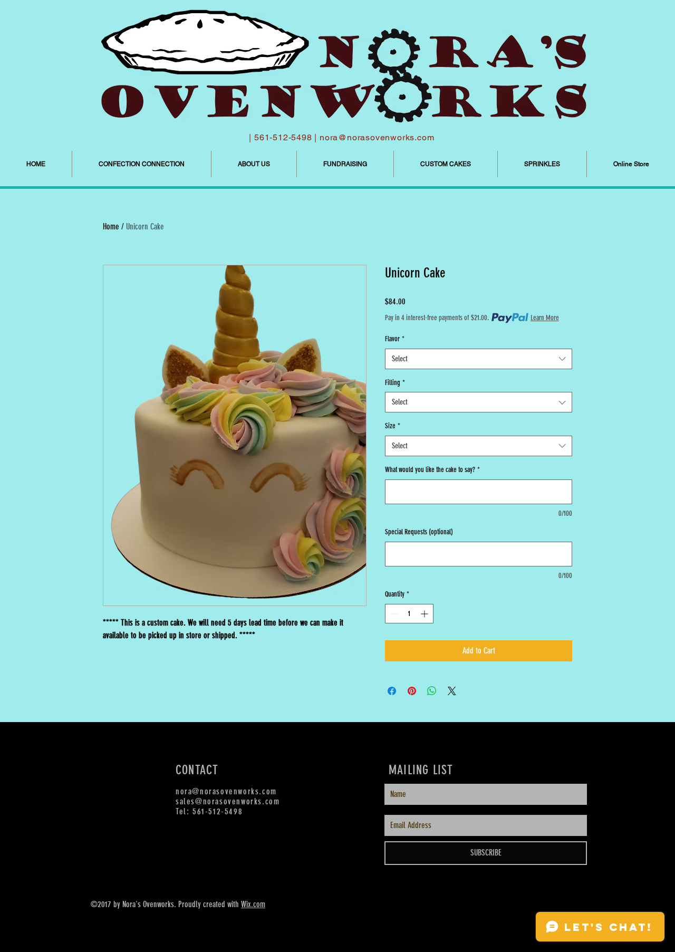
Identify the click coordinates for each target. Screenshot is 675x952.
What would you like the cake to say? (432, 469)
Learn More (545, 317)
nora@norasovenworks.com (377, 137)
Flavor (394, 338)
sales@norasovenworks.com (227, 801)
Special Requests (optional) (419, 531)
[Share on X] (452, 691)
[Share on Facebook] (391, 691)
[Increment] (425, 613)
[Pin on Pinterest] (412, 691)
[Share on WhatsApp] (432, 691)
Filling (395, 382)
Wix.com (253, 904)
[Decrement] (393, 613)
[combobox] (478, 359)
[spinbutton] (409, 613)
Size (392, 425)
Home (111, 227)
